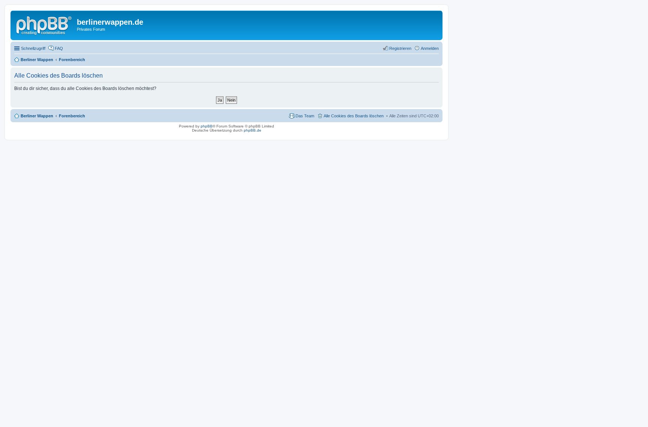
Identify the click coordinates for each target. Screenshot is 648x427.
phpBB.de (252, 130)
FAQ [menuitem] (59, 48)
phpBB (207, 126)
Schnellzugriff (33, 48)
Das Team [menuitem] (305, 116)
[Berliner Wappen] (44, 24)
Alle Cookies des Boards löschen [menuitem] (354, 116)
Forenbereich (72, 116)
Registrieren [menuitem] (400, 48)
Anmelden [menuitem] (430, 48)
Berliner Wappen (37, 116)
